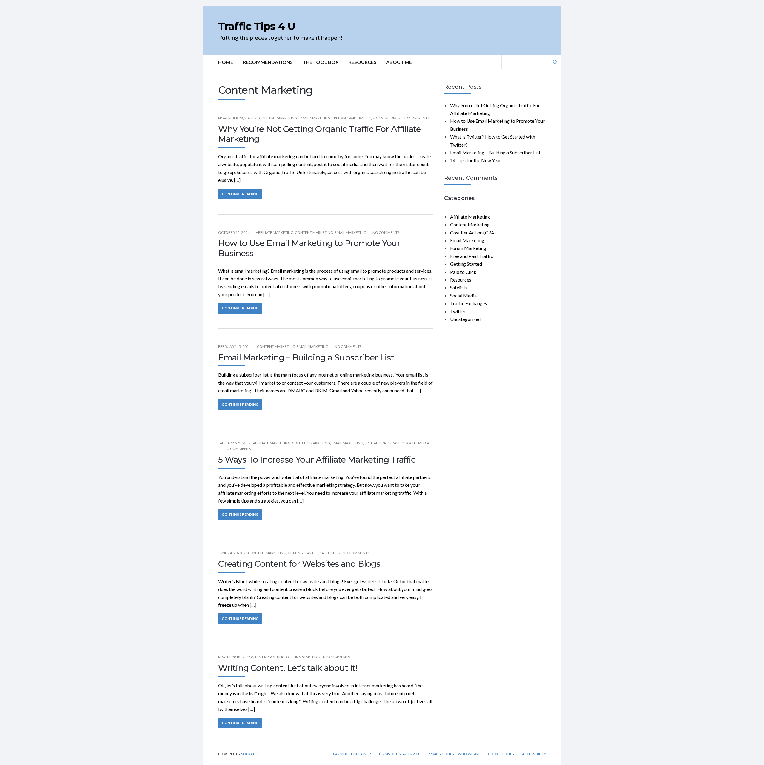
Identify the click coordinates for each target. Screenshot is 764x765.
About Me (399, 62)
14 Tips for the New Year (475, 160)
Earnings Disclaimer (352, 754)
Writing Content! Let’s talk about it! (288, 668)
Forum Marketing (468, 248)
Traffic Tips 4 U (256, 26)
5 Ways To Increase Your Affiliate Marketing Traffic (316, 459)
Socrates (249, 754)
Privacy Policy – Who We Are (454, 754)
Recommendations (268, 62)
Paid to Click (463, 272)
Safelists (328, 553)
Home (225, 62)
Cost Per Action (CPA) (473, 232)
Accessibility (534, 754)
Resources (362, 62)
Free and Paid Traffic (351, 118)
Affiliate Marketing (274, 232)
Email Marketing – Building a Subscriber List (306, 357)
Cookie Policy (501, 754)
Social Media (384, 118)
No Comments (416, 118)
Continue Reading (240, 194)
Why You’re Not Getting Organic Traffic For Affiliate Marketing (319, 134)
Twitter (458, 311)
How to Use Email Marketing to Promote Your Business (309, 248)
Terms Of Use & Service (399, 754)
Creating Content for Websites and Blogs (299, 564)
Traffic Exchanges (468, 303)
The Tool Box (321, 62)
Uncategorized (465, 319)
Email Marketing (314, 118)
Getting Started (303, 553)
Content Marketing (278, 118)
